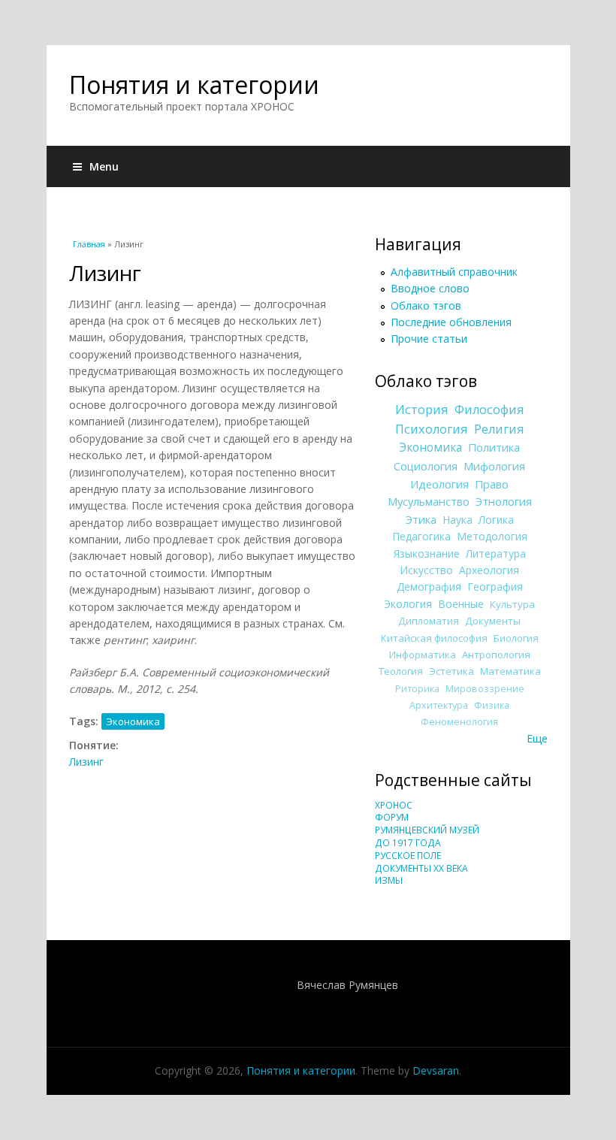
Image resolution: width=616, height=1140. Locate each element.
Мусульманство (429, 501)
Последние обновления (451, 322)
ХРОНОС (393, 805)
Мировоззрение (484, 688)
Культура (512, 604)
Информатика (422, 654)
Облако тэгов (426, 305)
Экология (408, 604)
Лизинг (86, 761)
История (421, 409)
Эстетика (451, 671)
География (495, 586)
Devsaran (435, 1070)
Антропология (496, 654)
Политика (494, 447)
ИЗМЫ (389, 880)
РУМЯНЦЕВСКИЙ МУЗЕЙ (427, 830)
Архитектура (438, 705)
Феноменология (459, 721)
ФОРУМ (392, 817)
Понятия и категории (194, 84)
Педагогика (421, 536)
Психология (431, 429)
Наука (457, 520)
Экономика (133, 721)
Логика (496, 520)
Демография (429, 586)
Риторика (417, 688)
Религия (499, 429)
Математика (510, 671)
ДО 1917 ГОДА (408, 842)
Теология (401, 671)
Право (492, 483)
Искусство (426, 570)
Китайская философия (434, 638)
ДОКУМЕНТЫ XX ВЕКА (421, 868)
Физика (491, 705)
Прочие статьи (429, 338)
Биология (516, 638)
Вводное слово (430, 288)
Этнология (504, 501)
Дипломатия (428, 620)
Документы (493, 620)
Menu (104, 166)
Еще (537, 738)
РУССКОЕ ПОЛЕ (408, 855)
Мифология (494, 465)
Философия (489, 409)
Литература (496, 553)
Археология (489, 570)
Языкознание (427, 553)
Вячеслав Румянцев (347, 985)
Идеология (439, 483)
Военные (461, 604)
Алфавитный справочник (454, 272)
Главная (89, 243)
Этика (421, 519)
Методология (492, 536)
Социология (425, 465)
